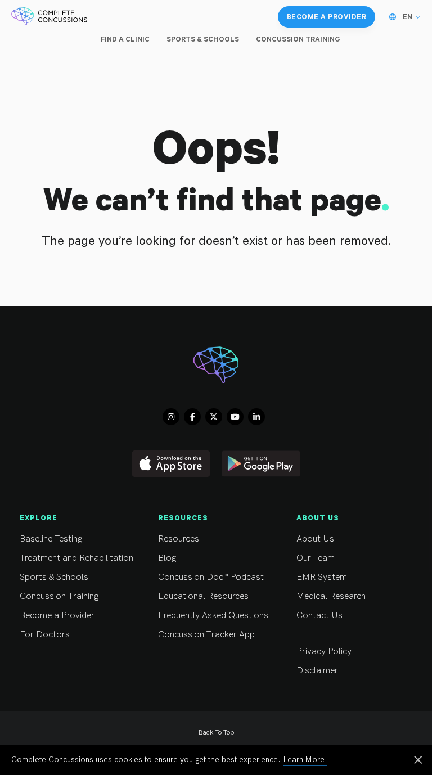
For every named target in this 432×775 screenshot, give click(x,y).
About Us (315, 539)
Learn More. (305, 759)
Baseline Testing (51, 539)
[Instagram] (171, 416)
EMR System (321, 577)
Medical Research (331, 596)
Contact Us (319, 615)
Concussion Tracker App (206, 634)
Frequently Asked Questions (213, 615)
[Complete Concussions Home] (49, 16)
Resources (178, 539)
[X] (213, 416)
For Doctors (45, 634)
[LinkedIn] (256, 416)
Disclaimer (317, 670)
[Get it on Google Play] (261, 463)
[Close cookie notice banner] (418, 761)
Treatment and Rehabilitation (76, 558)
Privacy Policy (324, 651)
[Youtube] (235, 416)
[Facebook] (192, 416)
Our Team (315, 558)
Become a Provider (57, 615)
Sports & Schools (54, 577)
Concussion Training (59, 596)
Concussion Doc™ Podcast (211, 577)
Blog (167, 558)
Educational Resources (203, 596)
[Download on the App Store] (171, 463)
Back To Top (216, 732)
